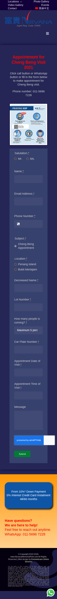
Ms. (32, 158)
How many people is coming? (27, 320)
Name (19, 171)
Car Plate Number (26, 341)
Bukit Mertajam (27, 269)
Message (20, 406)
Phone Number (24, 216)
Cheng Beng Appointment (26, 245)
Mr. (20, 158)
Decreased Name (26, 280)
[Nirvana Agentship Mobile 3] (28, 11)
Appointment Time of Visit (27, 385)
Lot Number (22, 299)
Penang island (27, 264)
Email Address (24, 193)
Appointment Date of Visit (27, 362)
